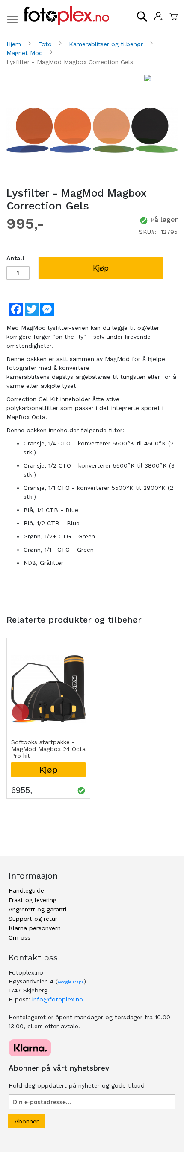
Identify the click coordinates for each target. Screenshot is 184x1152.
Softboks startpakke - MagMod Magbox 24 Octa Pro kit (48, 749)
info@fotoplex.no (57, 999)
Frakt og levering (32, 899)
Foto (46, 44)
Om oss (19, 937)
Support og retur (33, 918)
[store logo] (66, 15)
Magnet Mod (25, 52)
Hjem (14, 44)
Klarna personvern (35, 928)
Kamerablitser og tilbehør (107, 44)
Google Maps (71, 982)
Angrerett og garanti (37, 909)
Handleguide (26, 890)
